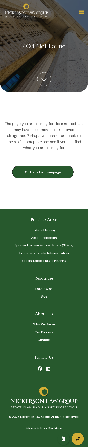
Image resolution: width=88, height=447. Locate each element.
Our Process (44, 332)
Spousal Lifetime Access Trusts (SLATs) (44, 245)
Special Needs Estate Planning (44, 261)
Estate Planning (44, 230)
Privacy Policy (35, 428)
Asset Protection (44, 238)
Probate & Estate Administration (44, 253)
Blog (44, 296)
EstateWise (44, 289)
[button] (43, 172)
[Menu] (81, 12)
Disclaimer (55, 428)
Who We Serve (44, 324)
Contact (44, 340)
